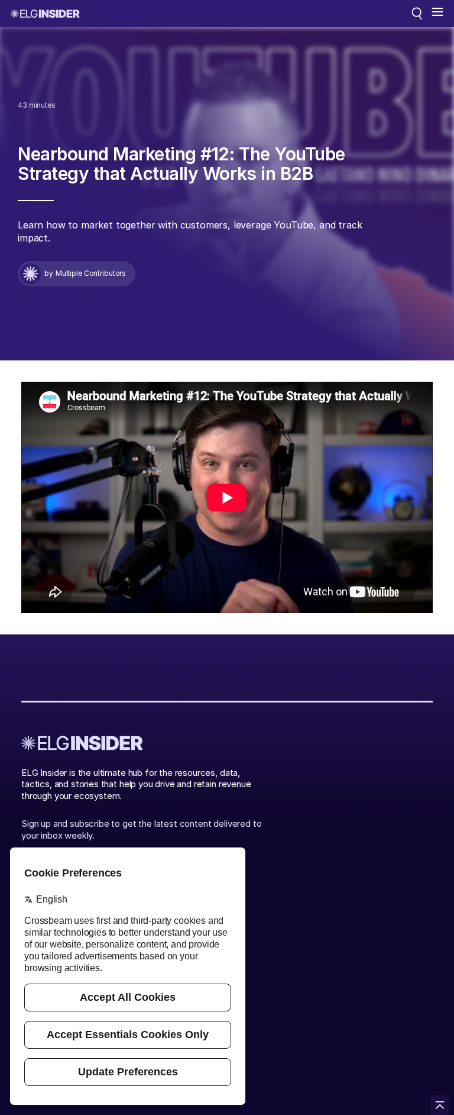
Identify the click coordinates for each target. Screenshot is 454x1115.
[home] (45, 13)
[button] (437, 14)
